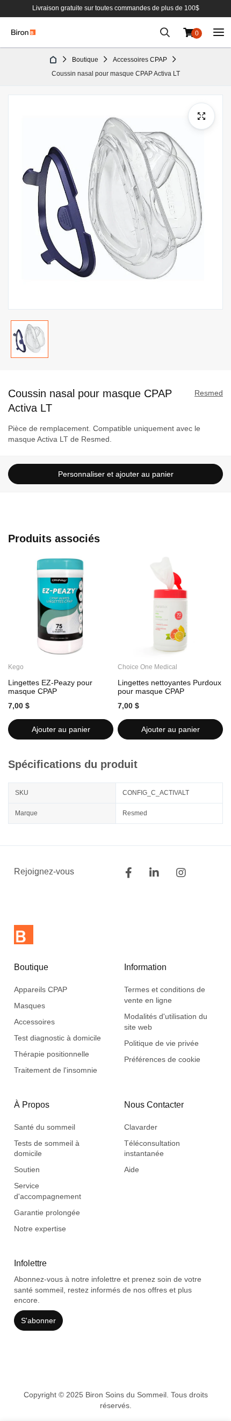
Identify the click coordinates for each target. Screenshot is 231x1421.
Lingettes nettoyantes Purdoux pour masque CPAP (169, 686)
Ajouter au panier (61, 729)
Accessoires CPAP (140, 59)
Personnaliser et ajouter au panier (116, 474)
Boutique (85, 59)
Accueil (53, 59)
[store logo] (23, 32)
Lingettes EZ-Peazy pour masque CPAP (50, 686)
